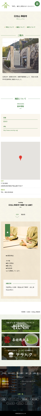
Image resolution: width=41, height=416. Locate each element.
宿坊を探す (11, 373)
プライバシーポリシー (28, 381)
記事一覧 (35, 373)
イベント (29, 403)
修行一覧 (28, 373)
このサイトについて (8, 386)
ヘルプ (24, 384)
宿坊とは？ (20, 377)
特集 (3, 399)
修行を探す (20, 373)
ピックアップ (13, 399)
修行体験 (34, 399)
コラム (20, 403)
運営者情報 (5, 384)
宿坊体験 (25, 399)
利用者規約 (5, 381)
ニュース (10, 403)
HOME (4, 373)
